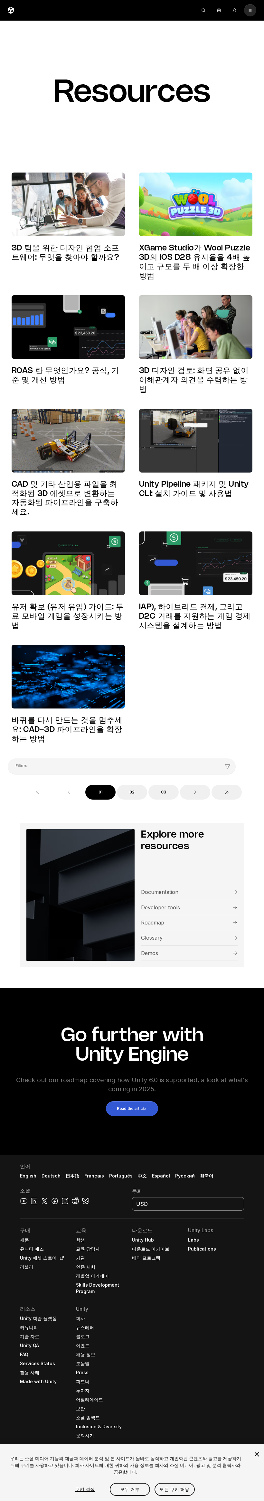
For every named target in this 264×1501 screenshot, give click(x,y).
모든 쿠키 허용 (174, 1489)
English (28, 1175)
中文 (142, 1175)
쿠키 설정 (85, 1489)
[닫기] (257, 1454)
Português (121, 1175)
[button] (132, 1108)
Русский (185, 1175)
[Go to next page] (195, 792)
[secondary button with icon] (250, 10)
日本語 (72, 1175)
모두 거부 (130, 1489)
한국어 (206, 1175)
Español (161, 1175)
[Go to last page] (227, 792)
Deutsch (51, 1175)
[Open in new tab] (60, 1258)
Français (94, 1175)
